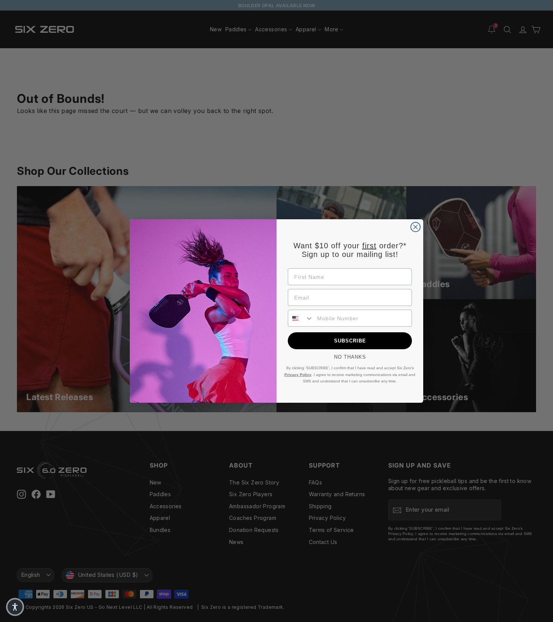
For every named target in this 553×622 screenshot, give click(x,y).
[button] (15, 607)
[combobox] (300, 318)
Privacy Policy (297, 375)
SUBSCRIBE (350, 341)
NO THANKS (350, 357)
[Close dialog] (415, 227)
